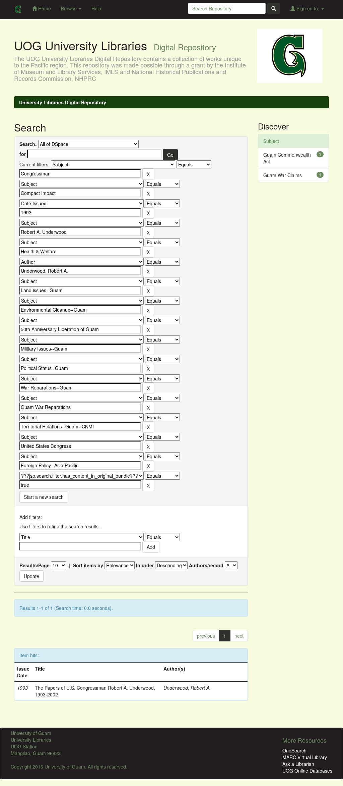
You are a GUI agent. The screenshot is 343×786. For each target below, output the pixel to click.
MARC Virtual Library (304, 757)
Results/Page (34, 565)
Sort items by (88, 565)
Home (44, 8)
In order (145, 565)
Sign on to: (308, 8)
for (22, 154)
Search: (28, 144)
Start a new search (44, 496)
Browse (69, 8)
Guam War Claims (282, 175)
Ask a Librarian (298, 764)
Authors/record (206, 565)
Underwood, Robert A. (187, 687)
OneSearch (294, 750)
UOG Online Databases (307, 770)
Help (96, 8)
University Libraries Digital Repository (62, 102)
